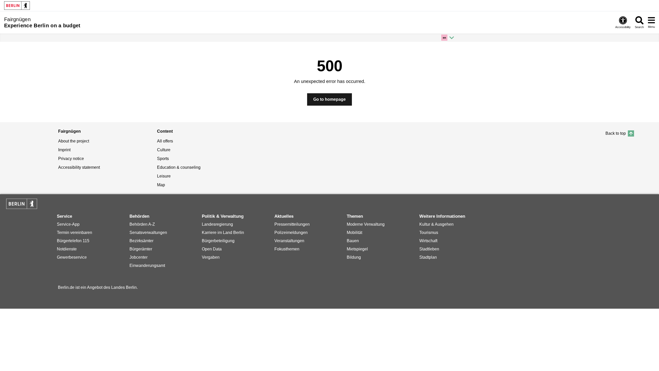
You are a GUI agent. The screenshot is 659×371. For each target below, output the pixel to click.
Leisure (164, 176)
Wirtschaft (428, 241)
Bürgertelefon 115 (73, 241)
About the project (73, 141)
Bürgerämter (140, 249)
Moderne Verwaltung (366, 224)
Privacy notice (71, 158)
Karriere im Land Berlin (223, 232)
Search (639, 27)
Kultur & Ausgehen (436, 224)
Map (161, 185)
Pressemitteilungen (292, 224)
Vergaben (211, 257)
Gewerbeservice (72, 257)
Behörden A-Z (142, 224)
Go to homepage (329, 99)
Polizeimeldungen (291, 232)
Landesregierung (217, 224)
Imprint (64, 150)
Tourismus (428, 232)
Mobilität (354, 232)
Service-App (68, 224)
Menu (651, 26)
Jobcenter (138, 257)
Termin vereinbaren (74, 232)
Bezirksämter (141, 241)
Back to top (615, 133)
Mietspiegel (357, 249)
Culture (163, 150)
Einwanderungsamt (147, 265)
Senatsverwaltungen (148, 232)
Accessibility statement (79, 167)
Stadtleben (429, 249)
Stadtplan (428, 257)
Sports (163, 158)
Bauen (353, 241)
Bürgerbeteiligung (218, 241)
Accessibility (623, 27)
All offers (165, 141)
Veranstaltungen (289, 241)
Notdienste (67, 249)
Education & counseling (179, 167)
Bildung (354, 257)
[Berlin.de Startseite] (21, 204)
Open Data (212, 249)
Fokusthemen (286, 249)
